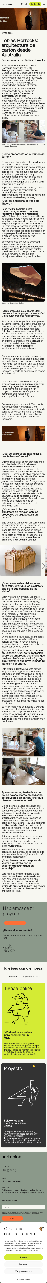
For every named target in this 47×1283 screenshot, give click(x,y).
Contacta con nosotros (15, 923)
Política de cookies (23, 1279)
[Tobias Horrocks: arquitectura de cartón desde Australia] (7, 4)
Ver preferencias (23, 1271)
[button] (43, 1227)
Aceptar (23, 1257)
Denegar (23, 1264)
